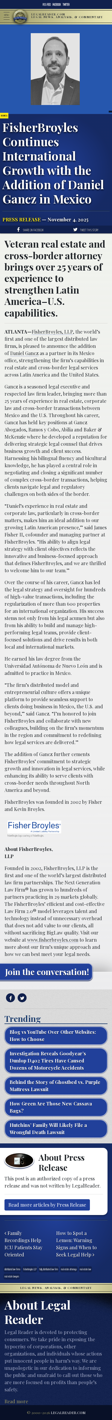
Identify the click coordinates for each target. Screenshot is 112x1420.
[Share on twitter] (21, 998)
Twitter (66, 4)
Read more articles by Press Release (47, 1205)
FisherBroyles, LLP (52, 332)
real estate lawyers (11, 1276)
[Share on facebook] (9, 998)
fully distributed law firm (48, 1269)
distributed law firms (12, 1269)
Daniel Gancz (24, 353)
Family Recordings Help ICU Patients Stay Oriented (23, 1244)
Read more (16, 1401)
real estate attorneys (69, 1269)
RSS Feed (47, 4)
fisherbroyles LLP (29, 1269)
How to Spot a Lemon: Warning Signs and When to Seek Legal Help (76, 1244)
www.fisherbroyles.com (52, 940)
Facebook (57, 4)
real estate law (85, 1269)
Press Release (21, 219)
